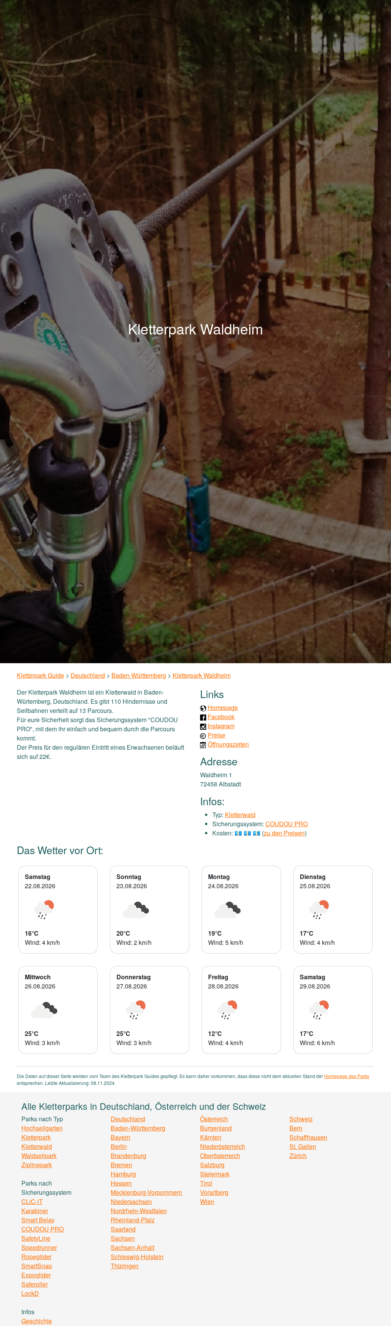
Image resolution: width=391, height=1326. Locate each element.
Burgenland (216, 1128)
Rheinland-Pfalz (133, 1219)
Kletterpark (36, 1137)
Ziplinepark (36, 1164)
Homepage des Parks (346, 1076)
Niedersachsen (131, 1201)
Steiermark (214, 1173)
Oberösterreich (220, 1155)
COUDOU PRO (286, 823)
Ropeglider (36, 1256)
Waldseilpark (39, 1155)
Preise (216, 735)
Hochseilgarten (42, 1128)
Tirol (206, 1183)
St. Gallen (302, 1146)
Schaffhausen (308, 1137)
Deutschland (88, 675)
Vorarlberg (214, 1192)
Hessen (121, 1183)
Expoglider (36, 1275)
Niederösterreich (222, 1146)
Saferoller (34, 1284)
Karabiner (34, 1210)
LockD (30, 1293)
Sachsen (123, 1238)
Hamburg (123, 1173)
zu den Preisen (284, 833)
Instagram (221, 725)
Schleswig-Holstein (137, 1256)
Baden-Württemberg (138, 675)
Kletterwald (240, 814)
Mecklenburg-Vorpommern (146, 1192)
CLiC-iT (32, 1201)
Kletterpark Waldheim (202, 675)
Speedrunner (39, 1247)
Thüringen (125, 1265)
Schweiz (301, 1118)
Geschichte (36, 1320)
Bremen (121, 1164)
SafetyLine (35, 1238)
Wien (207, 1201)
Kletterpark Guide (40, 675)
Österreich (214, 1118)
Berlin (119, 1146)
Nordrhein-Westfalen (139, 1210)
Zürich (298, 1155)
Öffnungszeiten (228, 744)
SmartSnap (36, 1265)
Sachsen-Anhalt (132, 1247)
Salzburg (212, 1164)
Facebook (221, 716)
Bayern (120, 1137)
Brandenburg (128, 1155)
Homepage (223, 707)
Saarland (123, 1229)
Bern (295, 1128)
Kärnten (210, 1137)
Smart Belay (38, 1219)
